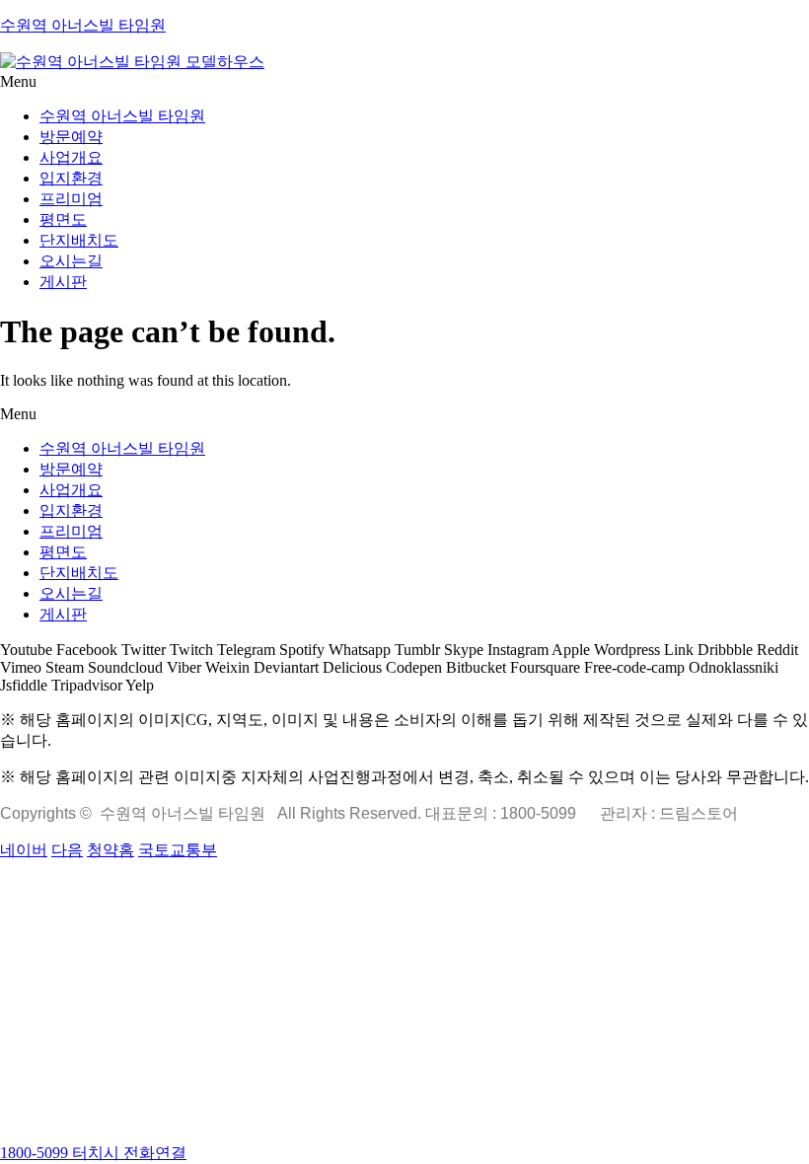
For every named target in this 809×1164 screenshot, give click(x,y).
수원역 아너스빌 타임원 (83, 25)
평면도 (63, 219)
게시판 (63, 281)
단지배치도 (78, 240)
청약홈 (110, 849)
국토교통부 (177, 849)
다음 (67, 849)
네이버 (23, 849)
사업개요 (71, 157)
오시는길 (71, 261)
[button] (404, 82)
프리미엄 (71, 198)
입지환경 (71, 178)
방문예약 (71, 136)
